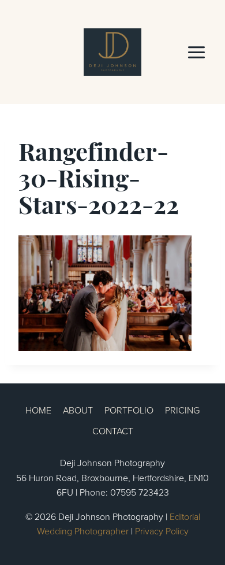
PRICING (182, 410)
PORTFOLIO (128, 410)
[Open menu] (196, 52)
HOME (38, 410)
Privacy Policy (162, 531)
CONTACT (112, 430)
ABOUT (78, 410)
